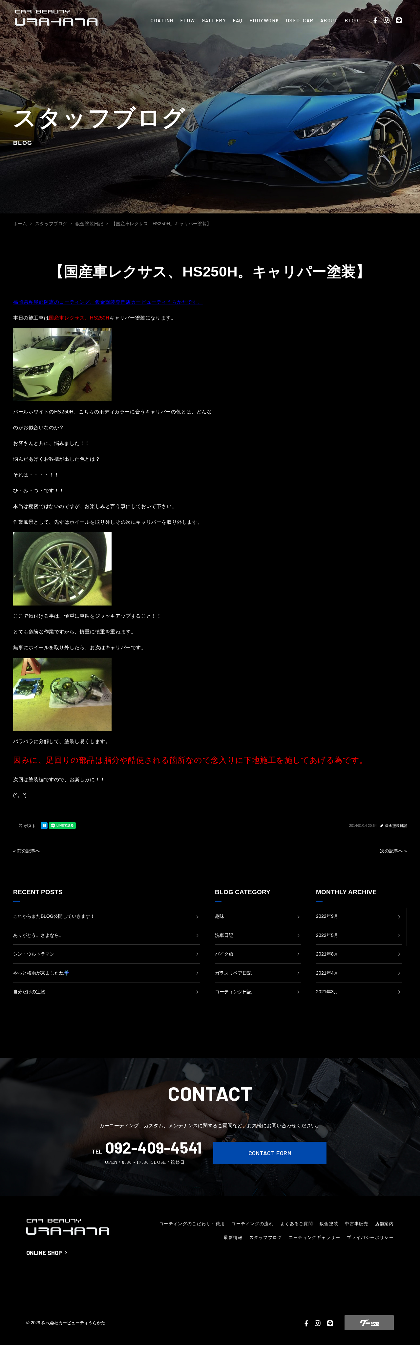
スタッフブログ (265, 1237)
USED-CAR (300, 20)
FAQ (238, 20)
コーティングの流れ (252, 1223)
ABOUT (329, 20)
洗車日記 (224, 935)
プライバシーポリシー (370, 1237)
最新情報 (233, 1237)
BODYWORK (264, 20)
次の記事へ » (393, 850)
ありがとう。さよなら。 (38, 935)
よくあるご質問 (296, 1223)
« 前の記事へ (26, 850)
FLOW (187, 20)
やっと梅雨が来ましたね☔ (41, 973)
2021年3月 (327, 991)
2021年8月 (327, 954)
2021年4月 (327, 973)
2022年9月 (327, 916)
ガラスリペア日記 (233, 973)
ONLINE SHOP (44, 1252)
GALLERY (214, 20)
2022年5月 (327, 935)
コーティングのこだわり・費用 (192, 1223)
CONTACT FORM (269, 1153)
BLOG (352, 20)
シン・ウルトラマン (33, 954)
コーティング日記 (233, 991)
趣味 (219, 916)
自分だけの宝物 (29, 991)
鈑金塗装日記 (396, 825)
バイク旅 (224, 954)
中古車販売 (356, 1223)
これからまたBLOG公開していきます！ (54, 916)
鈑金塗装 (329, 1223)
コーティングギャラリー (314, 1237)
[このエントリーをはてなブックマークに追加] (44, 825)
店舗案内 (384, 1223)
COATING (162, 20)
